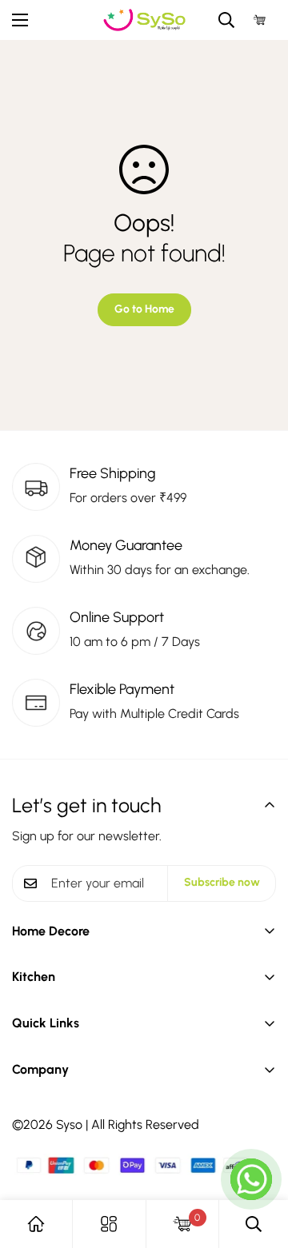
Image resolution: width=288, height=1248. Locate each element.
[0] (259, 20)
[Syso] (144, 20)
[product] (36, 1224)
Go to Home (144, 309)
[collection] (108, 1224)
